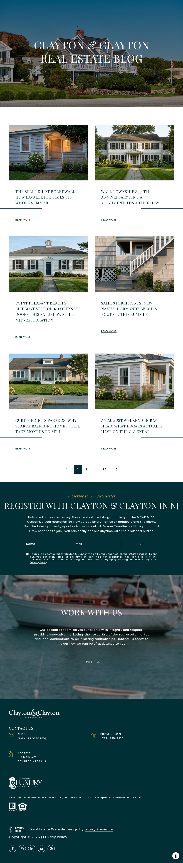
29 (104, 469)
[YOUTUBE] (41, 848)
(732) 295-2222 (111, 738)
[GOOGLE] (51, 848)
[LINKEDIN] (31, 848)
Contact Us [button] (91, 662)
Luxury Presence (99, 829)
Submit (139, 544)
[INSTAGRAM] (22, 848)
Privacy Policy (38, 562)
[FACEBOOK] (12, 848)
